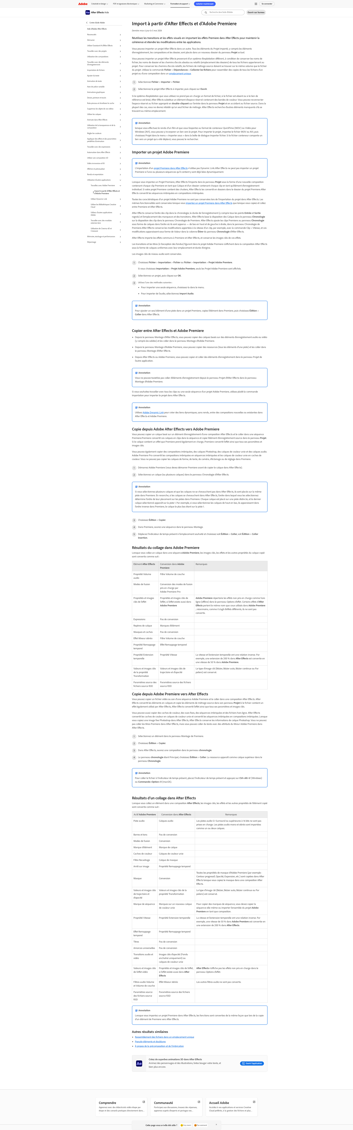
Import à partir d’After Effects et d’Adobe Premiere (107, 192)
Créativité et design (98, 4)
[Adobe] (83, 4)
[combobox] (223, 12)
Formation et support (179, 4)
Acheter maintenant (204, 4)
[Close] (216, 1124)
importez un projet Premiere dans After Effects (209, 203)
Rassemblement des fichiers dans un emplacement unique (164, 1037)
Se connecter (267, 4)
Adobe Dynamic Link (153, 412)
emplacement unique (180, 73)
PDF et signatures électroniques (125, 4)
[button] (256, 4)
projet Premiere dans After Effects (171, 168)
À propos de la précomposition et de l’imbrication (159, 1046)
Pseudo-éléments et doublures (150, 1041)
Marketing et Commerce (153, 4)
